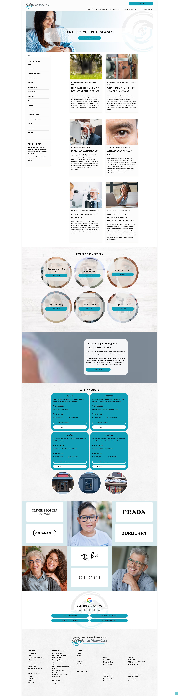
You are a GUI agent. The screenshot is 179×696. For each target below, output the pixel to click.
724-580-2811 (97, 417)
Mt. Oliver (31, 682)
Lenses (78, 655)
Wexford (30, 680)
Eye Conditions (32, 87)
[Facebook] (52, 683)
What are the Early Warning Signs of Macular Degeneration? (120, 217)
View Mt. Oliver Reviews (70, 620)
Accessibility (32, 664)
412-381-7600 (97, 457)
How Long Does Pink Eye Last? (36, 147)
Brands (78, 664)
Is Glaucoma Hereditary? (85, 151)
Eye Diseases (32, 92)
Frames (78, 653)
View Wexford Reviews (109, 620)
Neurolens (31, 128)
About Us (90, 9)
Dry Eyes (30, 82)
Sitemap (30, 662)
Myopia (30, 123)
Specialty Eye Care (130, 9)
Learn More (98, 369)
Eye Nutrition (56, 672)
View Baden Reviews (70, 615)
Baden (30, 676)
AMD (29, 64)
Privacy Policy (32, 666)
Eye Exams (115, 9)
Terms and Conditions (35, 668)
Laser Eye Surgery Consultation (61, 666)
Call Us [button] (140, 3)
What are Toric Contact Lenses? (37, 149)
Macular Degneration (34, 119)
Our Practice (32, 653)
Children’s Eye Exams (34, 73)
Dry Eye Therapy (57, 653)
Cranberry (31, 678)
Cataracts (31, 69)
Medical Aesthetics (58, 670)
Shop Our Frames (82, 671)
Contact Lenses (32, 78)
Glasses (30, 105)
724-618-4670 (59, 457)
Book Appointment (89, 38)
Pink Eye (30, 132)
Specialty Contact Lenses (60, 674)
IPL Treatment (32, 110)
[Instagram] (55, 683)
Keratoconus (56, 676)
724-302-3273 (59, 417)
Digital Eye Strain (57, 662)
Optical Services (146, 9)
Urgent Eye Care (57, 660)
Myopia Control (57, 664)
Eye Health (31, 101)
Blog (29, 655)
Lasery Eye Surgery (33, 114)
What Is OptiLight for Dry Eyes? (37, 156)
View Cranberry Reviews (109, 615)
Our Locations (103, 9)
